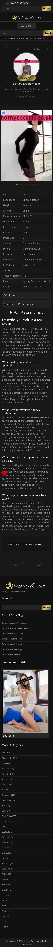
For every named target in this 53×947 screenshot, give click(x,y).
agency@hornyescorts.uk (37, 281)
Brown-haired (7, 869)
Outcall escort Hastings (12, 649)
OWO (4, 784)
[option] (26, 145)
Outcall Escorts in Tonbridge (14, 623)
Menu (30, 26)
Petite (4, 874)
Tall (3, 805)
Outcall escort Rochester (12, 633)
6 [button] (36, 184)
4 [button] (28, 184)
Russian (5, 927)
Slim (3, 811)
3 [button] (24, 184)
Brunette (6, 863)
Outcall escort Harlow (11, 654)
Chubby (5, 890)
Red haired (6, 895)
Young (4, 779)
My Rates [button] (10, 295)
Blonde (5, 842)
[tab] (26, 295)
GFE (3, 826)
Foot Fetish (7, 816)
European (6, 795)
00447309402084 (32, 286)
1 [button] (17, 184)
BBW (4, 858)
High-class (6, 800)
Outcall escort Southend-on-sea (15, 628)
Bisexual (5, 768)
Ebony (4, 911)
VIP (3, 763)
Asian (4, 921)
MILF (4, 906)
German (5, 916)
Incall (4, 848)
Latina (4, 900)
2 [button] (20, 184)
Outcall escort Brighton (12, 644)
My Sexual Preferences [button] (18, 304)
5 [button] (32, 184)
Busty (4, 832)
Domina (5, 837)
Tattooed (6, 884)
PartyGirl (5, 774)
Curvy (4, 821)
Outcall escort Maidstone (12, 639)
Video (4, 853)
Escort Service (14, 335)
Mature (5, 879)
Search (46, 8)
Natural (5, 789)
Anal (4, 753)
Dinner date (7, 758)
